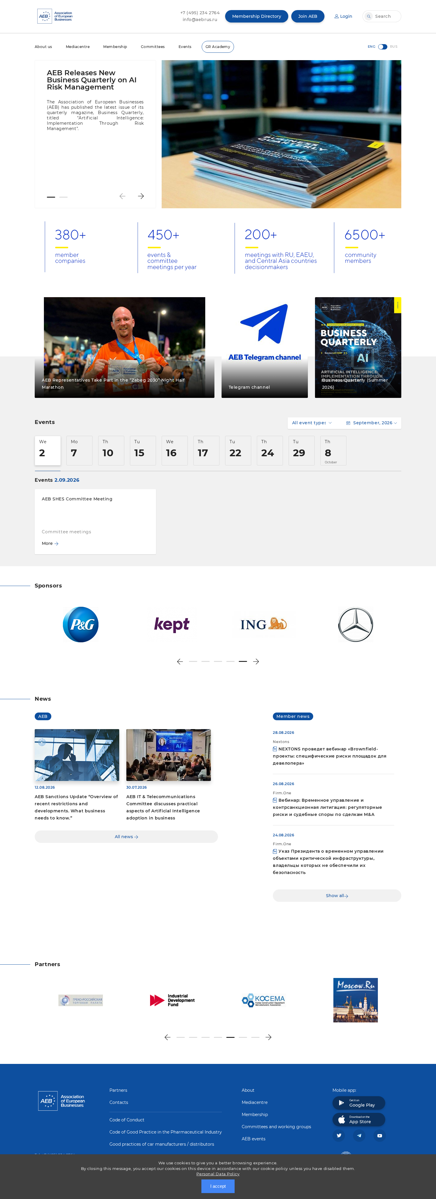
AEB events (253, 1139)
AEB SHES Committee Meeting (77, 499)
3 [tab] (218, 661)
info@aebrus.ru (200, 19)
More (47, 543)
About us (43, 46)
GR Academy (218, 46)
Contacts (118, 1102)
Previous (122, 196)
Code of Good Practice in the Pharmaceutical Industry (165, 1132)
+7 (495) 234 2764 (200, 12)
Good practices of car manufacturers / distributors (161, 1144)
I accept (218, 1186)
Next (141, 196)
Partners (118, 1090)
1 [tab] (51, 197)
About (248, 1090)
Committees (153, 46)
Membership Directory (256, 16)
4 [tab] (230, 661)
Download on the (360, 1119)
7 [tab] (255, 1037)
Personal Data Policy (217, 1173)
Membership (115, 46)
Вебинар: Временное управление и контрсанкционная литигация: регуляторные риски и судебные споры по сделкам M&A (327, 807)
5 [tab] (243, 661)
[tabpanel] (95, 109)
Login (346, 16)
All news (124, 836)
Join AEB (307, 16)
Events (185, 46)
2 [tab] (63, 197)
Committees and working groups (276, 1126)
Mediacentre (78, 46)
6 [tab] (243, 1037)
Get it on (362, 1103)
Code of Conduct (126, 1120)
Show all (335, 895)
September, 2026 (373, 422)
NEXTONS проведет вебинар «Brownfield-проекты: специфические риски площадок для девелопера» (329, 756)
